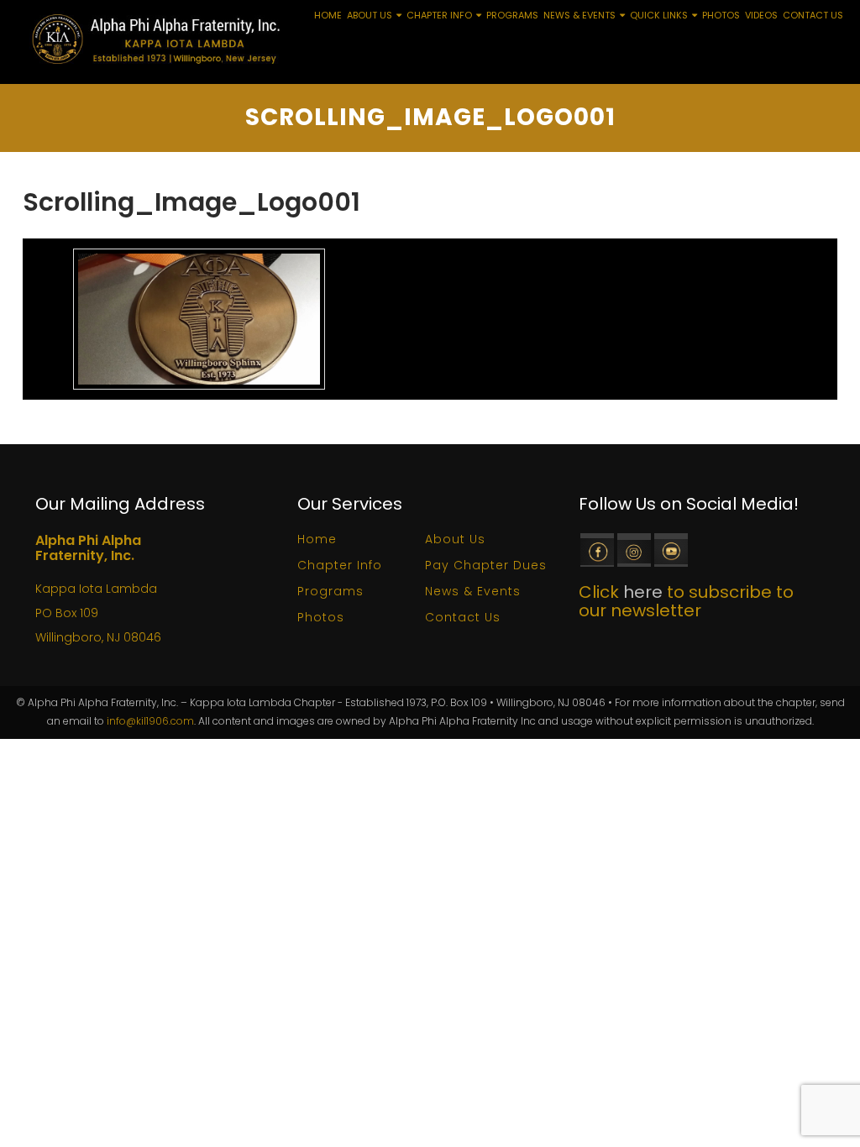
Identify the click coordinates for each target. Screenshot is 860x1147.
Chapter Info (439, 15)
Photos (721, 15)
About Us (369, 15)
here (643, 592)
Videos (761, 15)
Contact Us (813, 15)
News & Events (579, 15)
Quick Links (659, 15)
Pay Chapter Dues (486, 565)
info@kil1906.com (150, 721)
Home (328, 15)
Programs (512, 15)
